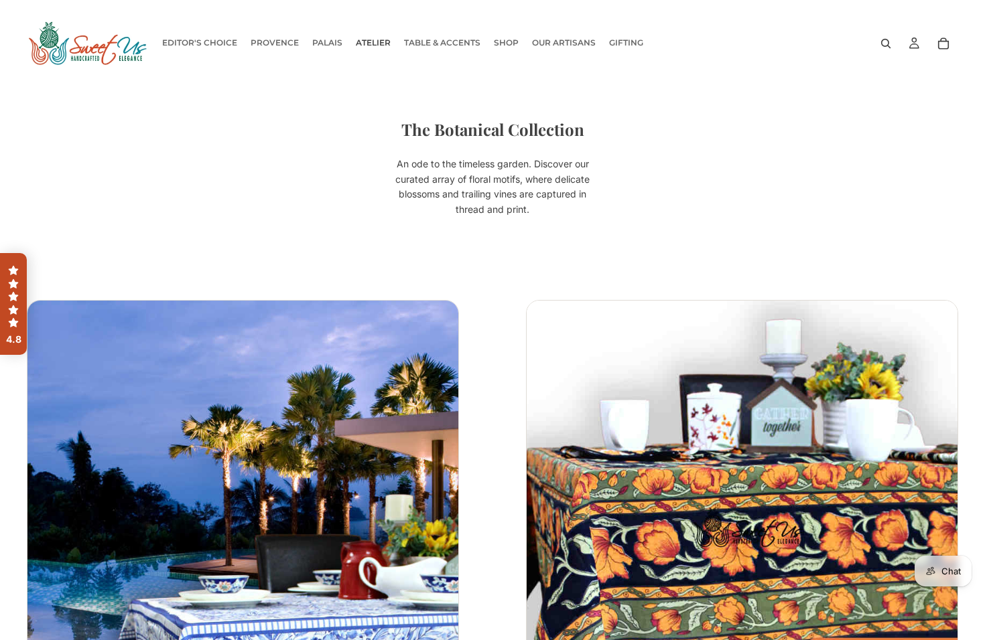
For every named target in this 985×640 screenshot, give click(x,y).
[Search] (886, 43)
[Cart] (943, 43)
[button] (13, 304)
